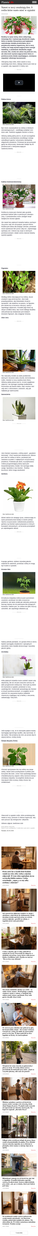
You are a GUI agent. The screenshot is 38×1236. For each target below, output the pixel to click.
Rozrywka (33, 885)
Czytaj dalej (19, 1233)
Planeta (7, 2)
